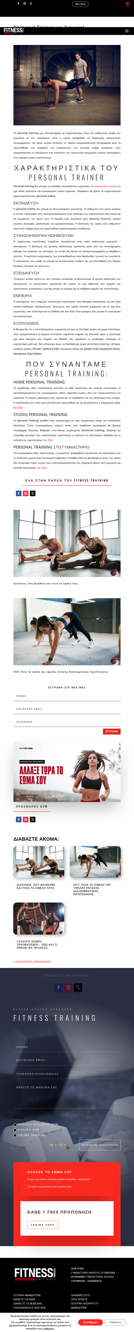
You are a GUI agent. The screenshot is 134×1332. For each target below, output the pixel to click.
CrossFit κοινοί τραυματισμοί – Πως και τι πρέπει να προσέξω (37, 944)
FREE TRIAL (80, 4)
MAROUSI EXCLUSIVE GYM (38, 1124)
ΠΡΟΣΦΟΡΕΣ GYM (32, 806)
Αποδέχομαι (90, 1322)
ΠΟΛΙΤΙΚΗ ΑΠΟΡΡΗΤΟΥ (84, 1303)
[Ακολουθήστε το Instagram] (24, 3)
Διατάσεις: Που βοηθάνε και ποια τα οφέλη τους (45, 583)
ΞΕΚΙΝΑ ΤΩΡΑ (43, 1224)
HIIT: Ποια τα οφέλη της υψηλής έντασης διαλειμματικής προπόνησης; (61, 671)
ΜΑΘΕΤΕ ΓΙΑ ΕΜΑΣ (24, 1299)
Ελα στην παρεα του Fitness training (67, 480)
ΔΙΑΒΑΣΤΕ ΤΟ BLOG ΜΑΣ (27, 1303)
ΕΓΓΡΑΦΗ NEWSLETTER (26, 1295)
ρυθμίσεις (48, 1328)
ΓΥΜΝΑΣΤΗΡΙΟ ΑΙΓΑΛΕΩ (100, 1276)
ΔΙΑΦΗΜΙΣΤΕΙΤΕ (80, 1295)
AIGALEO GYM (28, 1129)
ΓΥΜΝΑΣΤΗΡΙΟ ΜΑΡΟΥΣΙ (85, 1272)
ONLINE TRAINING (32, 1135)
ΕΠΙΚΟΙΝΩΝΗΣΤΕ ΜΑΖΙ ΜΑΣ (29, 1307)
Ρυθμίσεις (115, 1322)
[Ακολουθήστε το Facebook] (18, 3)
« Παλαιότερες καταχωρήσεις (32, 961)
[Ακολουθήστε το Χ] (30, 3)
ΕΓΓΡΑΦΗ (112, 731)
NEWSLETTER (78, 1307)
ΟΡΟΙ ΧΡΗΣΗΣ (79, 1299)
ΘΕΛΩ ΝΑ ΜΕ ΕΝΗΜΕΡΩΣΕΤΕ (99, 1144)
